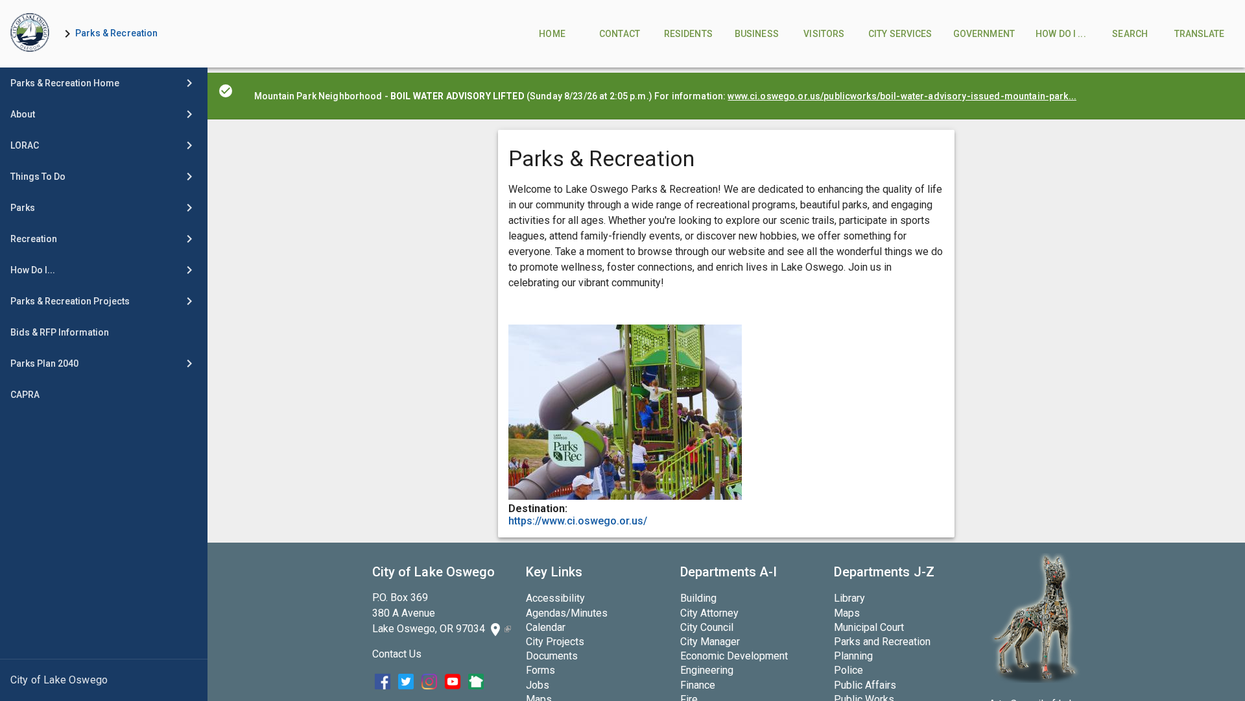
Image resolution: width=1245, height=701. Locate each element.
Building (698, 598)
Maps (847, 613)
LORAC (24, 145)
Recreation (33, 239)
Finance (697, 685)
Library (849, 598)
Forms (540, 670)
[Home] (29, 34)
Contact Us (396, 654)
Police (848, 670)
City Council (706, 627)
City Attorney (709, 613)
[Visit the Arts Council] (1034, 679)
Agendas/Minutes (567, 613)
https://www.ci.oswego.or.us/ (577, 521)
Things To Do (37, 176)
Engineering (706, 670)
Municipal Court (869, 627)
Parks (22, 208)
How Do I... (32, 270)
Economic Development (734, 656)
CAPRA (25, 394)
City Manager (710, 641)
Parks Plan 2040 (44, 363)
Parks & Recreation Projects (70, 301)
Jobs (537, 685)
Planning (853, 656)
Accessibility (555, 598)
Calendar (545, 627)
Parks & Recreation (116, 33)
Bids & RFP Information (59, 332)
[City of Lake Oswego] (104, 680)
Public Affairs (865, 685)
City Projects (555, 641)
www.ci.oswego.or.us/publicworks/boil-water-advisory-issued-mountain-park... (902, 96)
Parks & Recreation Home (64, 83)
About (22, 114)
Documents (552, 656)
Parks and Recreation (882, 641)
